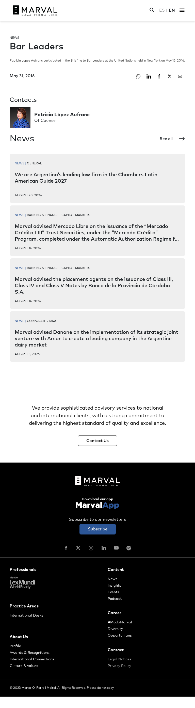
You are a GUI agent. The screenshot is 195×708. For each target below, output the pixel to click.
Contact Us (97, 441)
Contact (116, 650)
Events (113, 592)
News (112, 579)
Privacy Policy (119, 666)
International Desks (26, 615)
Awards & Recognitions (30, 653)
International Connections (32, 659)
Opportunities (120, 635)
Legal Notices (119, 659)
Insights (114, 585)
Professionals (23, 570)
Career (114, 613)
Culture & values (24, 666)
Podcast (115, 599)
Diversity (115, 629)
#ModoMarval (120, 622)
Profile (15, 646)
